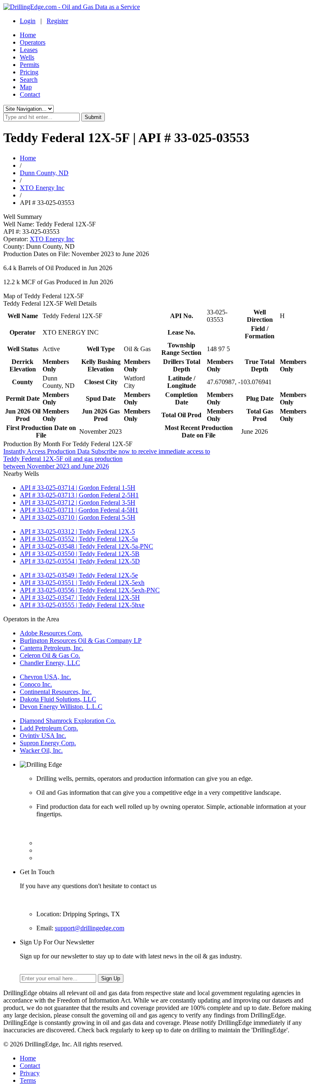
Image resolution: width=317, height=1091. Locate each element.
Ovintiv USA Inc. (43, 735)
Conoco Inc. (36, 684)
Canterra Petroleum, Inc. (51, 647)
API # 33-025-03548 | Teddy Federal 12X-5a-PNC (86, 546)
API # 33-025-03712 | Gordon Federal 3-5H (77, 502)
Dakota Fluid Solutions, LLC (58, 699)
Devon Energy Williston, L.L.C (61, 706)
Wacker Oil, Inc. (41, 750)
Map (26, 86)
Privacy (30, 1073)
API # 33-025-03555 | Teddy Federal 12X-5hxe (82, 604)
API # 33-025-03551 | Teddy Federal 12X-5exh (82, 582)
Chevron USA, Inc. (45, 676)
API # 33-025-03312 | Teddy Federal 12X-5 (77, 531)
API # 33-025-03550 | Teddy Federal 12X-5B (80, 553)
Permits (29, 64)
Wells (27, 57)
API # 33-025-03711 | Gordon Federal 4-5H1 (79, 509)
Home (28, 34)
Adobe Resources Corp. (51, 633)
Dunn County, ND (44, 172)
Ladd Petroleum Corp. (49, 728)
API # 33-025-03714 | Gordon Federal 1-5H (77, 487)
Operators (32, 42)
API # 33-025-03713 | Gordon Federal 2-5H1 (79, 495)
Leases (29, 49)
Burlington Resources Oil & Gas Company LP (81, 640)
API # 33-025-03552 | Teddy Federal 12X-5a (79, 538)
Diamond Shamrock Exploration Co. (68, 720)
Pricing (29, 72)
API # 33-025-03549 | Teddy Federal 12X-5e (79, 575)
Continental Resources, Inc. (56, 691)
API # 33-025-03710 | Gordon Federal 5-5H (77, 517)
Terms (28, 1080)
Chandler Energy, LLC (50, 662)
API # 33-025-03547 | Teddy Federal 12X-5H (80, 597)
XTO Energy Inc (42, 187)
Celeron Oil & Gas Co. (50, 655)
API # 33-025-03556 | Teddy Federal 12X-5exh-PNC (90, 590)
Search (29, 79)
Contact (30, 94)
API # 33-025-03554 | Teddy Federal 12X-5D (80, 561)
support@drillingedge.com (89, 928)
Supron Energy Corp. (48, 742)
